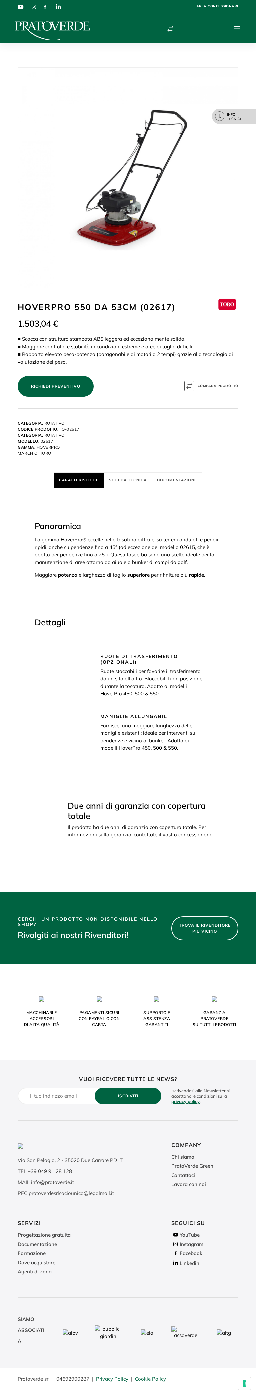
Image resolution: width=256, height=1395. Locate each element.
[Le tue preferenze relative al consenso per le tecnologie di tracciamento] (244, 1383)
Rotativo (54, 423)
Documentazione (177, 480)
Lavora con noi (188, 1184)
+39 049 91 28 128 (50, 1171)
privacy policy (185, 1101)
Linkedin (189, 1263)
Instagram (191, 1244)
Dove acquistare (36, 1262)
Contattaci (183, 1175)
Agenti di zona (35, 1271)
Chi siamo (182, 1157)
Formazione (32, 1253)
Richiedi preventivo (55, 386)
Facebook (191, 1253)
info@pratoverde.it (52, 1182)
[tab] (79, 480)
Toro (45, 453)
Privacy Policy (112, 1379)
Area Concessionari (217, 6)
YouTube (190, 1235)
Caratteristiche (79, 480)
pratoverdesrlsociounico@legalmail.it (71, 1193)
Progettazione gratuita (44, 1235)
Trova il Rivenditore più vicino (205, 928)
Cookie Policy (150, 1379)
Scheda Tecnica (128, 480)
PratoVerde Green (192, 1166)
